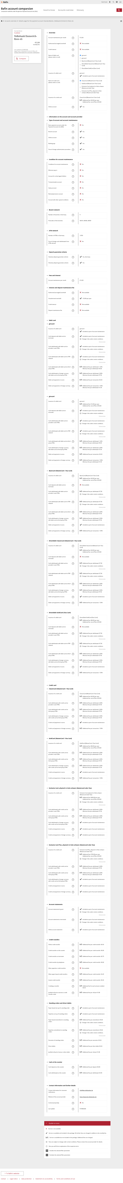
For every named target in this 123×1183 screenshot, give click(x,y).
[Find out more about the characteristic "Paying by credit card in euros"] (73, 723)
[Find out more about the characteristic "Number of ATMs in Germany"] (73, 236)
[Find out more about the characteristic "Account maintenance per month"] (73, 38)
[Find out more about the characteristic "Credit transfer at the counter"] (73, 951)
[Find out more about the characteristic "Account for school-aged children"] (73, 176)
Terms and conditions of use (65, 1179)
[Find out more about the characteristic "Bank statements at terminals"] (73, 920)
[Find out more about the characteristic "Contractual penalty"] (73, 1103)
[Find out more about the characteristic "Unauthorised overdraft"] (73, 299)
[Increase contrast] (110, 2)
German (104, 2)
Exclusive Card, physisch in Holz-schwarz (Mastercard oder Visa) (93, 87)
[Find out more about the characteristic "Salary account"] (73, 188)
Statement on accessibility (44, 1179)
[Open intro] (120, 1)
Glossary (80, 10)
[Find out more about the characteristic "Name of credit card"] (73, 81)
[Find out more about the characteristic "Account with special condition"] (73, 164)
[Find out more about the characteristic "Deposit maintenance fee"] (73, 310)
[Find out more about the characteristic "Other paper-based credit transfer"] (73, 974)
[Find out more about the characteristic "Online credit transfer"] (73, 945)
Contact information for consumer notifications (26, 52)
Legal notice (14, 1179)
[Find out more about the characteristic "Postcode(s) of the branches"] (73, 221)
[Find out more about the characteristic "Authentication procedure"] (73, 150)
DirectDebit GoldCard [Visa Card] (91, 68)
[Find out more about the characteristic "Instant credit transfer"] (73, 980)
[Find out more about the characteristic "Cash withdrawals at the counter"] (73, 1073)
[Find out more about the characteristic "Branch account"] (73, 132)
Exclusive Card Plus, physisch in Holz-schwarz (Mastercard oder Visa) (92, 91)
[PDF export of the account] (121, 21)
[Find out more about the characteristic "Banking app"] (73, 144)
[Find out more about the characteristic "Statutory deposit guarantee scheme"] (73, 257)
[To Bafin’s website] (4, 2)
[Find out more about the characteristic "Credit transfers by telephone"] (73, 962)
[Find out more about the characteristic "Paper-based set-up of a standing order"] (73, 1008)
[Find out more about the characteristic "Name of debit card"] (73, 56)
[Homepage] (1, 21)
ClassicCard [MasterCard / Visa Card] (92, 81)
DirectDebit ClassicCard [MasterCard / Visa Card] (93, 64)
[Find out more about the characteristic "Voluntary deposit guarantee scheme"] (73, 263)
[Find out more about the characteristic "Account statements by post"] (73, 909)
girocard (84, 55)
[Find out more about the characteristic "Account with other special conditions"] (73, 200)
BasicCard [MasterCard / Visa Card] (91, 61)
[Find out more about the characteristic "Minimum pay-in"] (73, 170)
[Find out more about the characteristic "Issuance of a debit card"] (73, 73)
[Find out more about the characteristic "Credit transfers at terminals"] (73, 957)
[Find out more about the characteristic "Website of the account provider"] (73, 1097)
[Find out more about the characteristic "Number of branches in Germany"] (73, 215)
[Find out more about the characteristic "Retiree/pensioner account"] (73, 194)
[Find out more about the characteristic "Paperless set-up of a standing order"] (73, 1014)
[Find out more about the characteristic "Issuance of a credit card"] (73, 98)
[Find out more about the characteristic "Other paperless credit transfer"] (73, 968)
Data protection (26, 1179)
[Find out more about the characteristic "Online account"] (73, 107)
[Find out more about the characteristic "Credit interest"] (73, 50)
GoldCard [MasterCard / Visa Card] (91, 83)
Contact (3, 1179)
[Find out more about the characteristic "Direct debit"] (73, 1046)
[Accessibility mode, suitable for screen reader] (116, 2)
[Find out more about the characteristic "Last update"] (73, 1109)
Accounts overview (65, 10)
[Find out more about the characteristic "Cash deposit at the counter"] (73, 1067)
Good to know (49, 10)
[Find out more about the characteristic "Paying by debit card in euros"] (73, 380)
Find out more (102, 341)
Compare (22, 59)
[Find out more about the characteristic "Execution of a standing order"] (73, 1040)
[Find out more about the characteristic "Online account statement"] (73, 930)
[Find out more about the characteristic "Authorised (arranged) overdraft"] (73, 44)
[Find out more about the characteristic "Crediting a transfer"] (73, 986)
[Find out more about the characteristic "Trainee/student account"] (73, 182)
